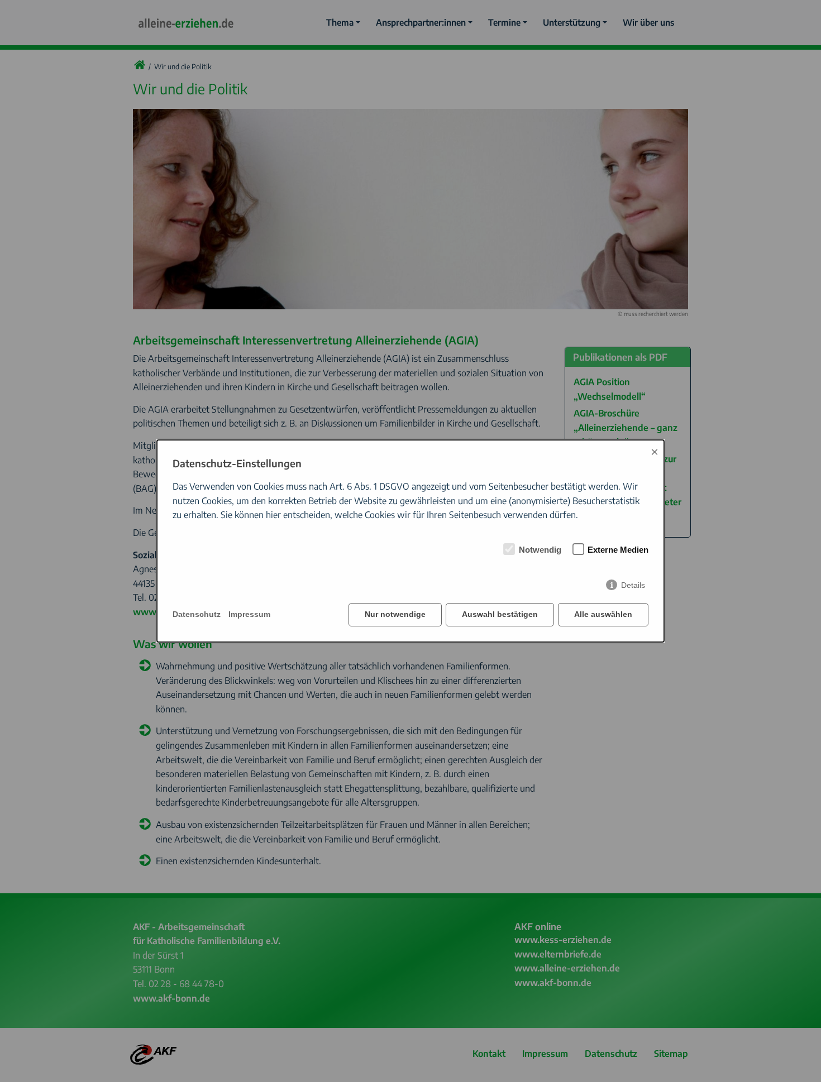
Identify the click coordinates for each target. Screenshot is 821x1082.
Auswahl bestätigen (500, 614)
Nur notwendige (395, 614)
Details (633, 585)
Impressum (249, 614)
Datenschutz (197, 614)
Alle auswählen (603, 614)
